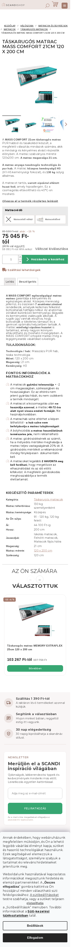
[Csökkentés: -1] (20, 261)
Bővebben (35, 668)
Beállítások (35, 925)
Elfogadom (35, 937)
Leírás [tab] (10, 281)
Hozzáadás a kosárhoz (48, 259)
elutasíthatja (35, 903)
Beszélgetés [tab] (27, 281)
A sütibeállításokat (44, 895)
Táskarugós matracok (48, 499)
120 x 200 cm (43, 550)
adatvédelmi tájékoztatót (20, 820)
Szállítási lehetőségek (23, 270)
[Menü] (64, 5)
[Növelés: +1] (20, 257)
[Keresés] (47, 5)
